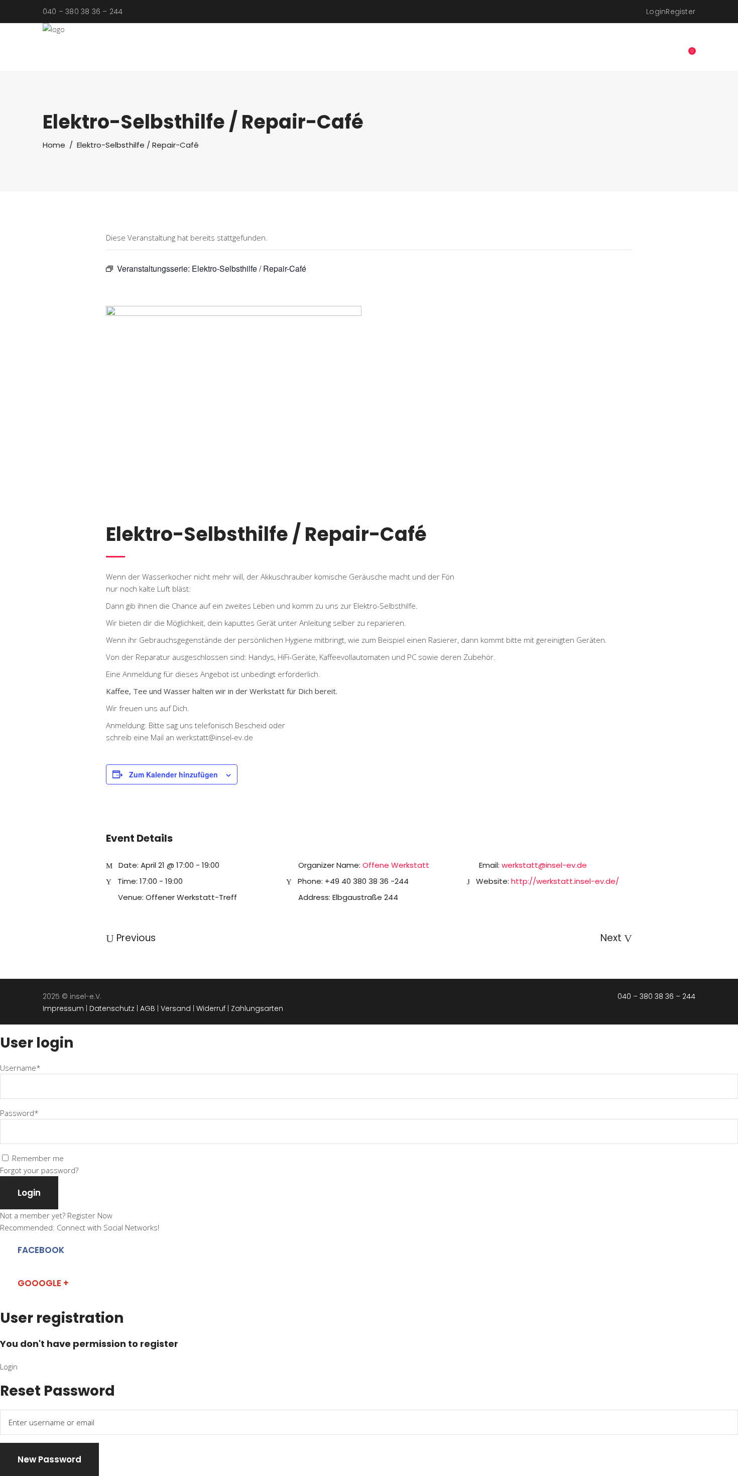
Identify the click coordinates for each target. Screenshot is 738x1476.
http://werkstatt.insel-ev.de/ (565, 881)
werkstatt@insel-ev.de (544, 865)
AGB (147, 1008)
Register (680, 12)
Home (54, 145)
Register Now (89, 1215)
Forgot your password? (39, 1170)
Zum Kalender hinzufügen (173, 774)
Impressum (63, 1008)
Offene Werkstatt (395, 865)
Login (656, 12)
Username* (20, 1068)
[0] (686, 47)
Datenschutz (112, 1008)
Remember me (38, 1158)
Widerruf (210, 1008)
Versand (176, 1008)
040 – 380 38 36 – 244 (656, 996)
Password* (19, 1113)
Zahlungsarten (257, 1008)
